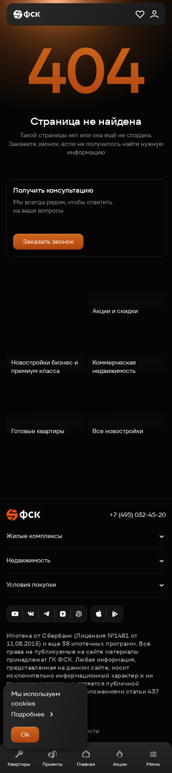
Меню (153, 764)
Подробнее (27, 714)
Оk (25, 734)
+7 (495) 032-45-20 (138, 515)
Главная (86, 764)
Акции (120, 764)
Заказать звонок (48, 241)
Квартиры (19, 764)
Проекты (52, 764)
